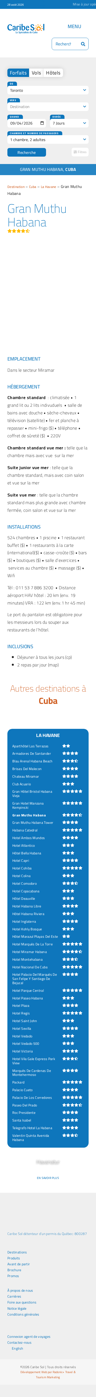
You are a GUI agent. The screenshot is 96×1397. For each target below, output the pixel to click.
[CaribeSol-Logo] (25, 26)
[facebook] (8, 1329)
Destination (16, 187)
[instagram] (24, 1329)
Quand (14, 117)
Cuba (32, 187)
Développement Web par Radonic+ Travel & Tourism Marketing (48, 1374)
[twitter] (16, 1329)
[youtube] (32, 1329)
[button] (7, 1174)
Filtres (82, 152)
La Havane (48, 187)
